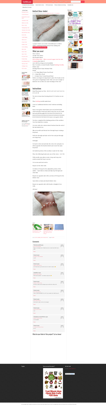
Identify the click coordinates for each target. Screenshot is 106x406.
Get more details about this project (39, 47)
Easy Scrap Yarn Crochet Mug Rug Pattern (25, 79)
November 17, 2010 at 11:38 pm (38, 256)
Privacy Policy (40, 404)
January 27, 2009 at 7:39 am (37, 318)
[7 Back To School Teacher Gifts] (75, 46)
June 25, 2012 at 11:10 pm (37, 246)
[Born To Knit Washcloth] (59, 227)
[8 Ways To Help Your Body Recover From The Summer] (75, 53)
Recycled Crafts (25, 56)
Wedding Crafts (25, 66)
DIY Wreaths (24, 68)
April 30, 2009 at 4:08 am (37, 309)
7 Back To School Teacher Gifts (72, 47)
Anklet (53, 237)
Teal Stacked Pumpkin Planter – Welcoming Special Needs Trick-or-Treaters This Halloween (25, 94)
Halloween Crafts (25, 22)
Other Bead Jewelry (44, 237)
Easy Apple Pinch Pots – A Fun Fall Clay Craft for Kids (26, 116)
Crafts (27, 124)
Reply (34, 251)
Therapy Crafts (24, 63)
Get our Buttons (69, 404)
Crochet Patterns (25, 14)
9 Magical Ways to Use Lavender (27, 7)
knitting (38, 101)
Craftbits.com (31, 404)
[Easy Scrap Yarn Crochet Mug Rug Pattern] (26, 77)
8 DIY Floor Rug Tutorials (49, 4)
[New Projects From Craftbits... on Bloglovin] (70, 374)
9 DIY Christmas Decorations (72, 69)
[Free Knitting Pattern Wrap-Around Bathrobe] (26, 84)
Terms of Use (49, 404)
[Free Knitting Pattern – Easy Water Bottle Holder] (26, 100)
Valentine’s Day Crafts (26, 30)
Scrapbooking (24, 58)
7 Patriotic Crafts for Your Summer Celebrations (75, 61)
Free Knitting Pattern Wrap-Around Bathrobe (26, 86)
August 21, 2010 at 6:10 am (37, 265)
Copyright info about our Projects (59, 404)
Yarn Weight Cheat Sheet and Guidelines (28, 4)
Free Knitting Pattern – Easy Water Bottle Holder (26, 101)
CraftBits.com (27, 2)
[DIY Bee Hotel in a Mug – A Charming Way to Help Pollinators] (26, 106)
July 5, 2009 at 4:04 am (37, 291)
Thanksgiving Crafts (25, 27)
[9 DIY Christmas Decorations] (75, 68)
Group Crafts (24, 42)
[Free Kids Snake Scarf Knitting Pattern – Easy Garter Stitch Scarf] (37, 227)
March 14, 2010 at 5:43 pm (37, 274)
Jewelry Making (46, 13)
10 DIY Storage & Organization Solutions (73, 39)
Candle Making (24, 37)
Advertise (74, 404)
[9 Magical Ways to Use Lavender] (75, 24)
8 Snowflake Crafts (70, 4)
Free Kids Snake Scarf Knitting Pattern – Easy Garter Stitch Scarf (37, 231)
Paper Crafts (24, 54)
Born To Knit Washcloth (58, 230)
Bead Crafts (52, 13)
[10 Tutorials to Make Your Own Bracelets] (75, 17)
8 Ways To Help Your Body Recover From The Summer (75, 54)
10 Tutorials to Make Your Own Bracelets (73, 17)
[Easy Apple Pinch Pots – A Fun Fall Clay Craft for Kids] (26, 114)
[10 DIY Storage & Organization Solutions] (75, 38)
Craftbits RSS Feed (72, 368)
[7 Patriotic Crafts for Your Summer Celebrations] (75, 60)
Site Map (45, 404)
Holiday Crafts (24, 44)
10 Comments (57, 13)
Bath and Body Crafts (26, 32)
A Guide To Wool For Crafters (40, 4)
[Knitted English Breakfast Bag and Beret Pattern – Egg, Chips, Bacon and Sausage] (48, 227)
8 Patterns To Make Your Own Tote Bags (60, 4)
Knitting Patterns (25, 12)
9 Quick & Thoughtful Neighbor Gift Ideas (74, 32)
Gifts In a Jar (24, 39)
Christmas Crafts (25, 20)
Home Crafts (24, 51)
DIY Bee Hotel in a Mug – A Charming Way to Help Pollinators (26, 108)
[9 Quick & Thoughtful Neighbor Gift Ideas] (75, 31)
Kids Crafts (24, 49)
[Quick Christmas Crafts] (53, 398)
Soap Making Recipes (26, 61)
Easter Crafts (24, 25)
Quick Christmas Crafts (46, 399)
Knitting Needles (59, 65)
